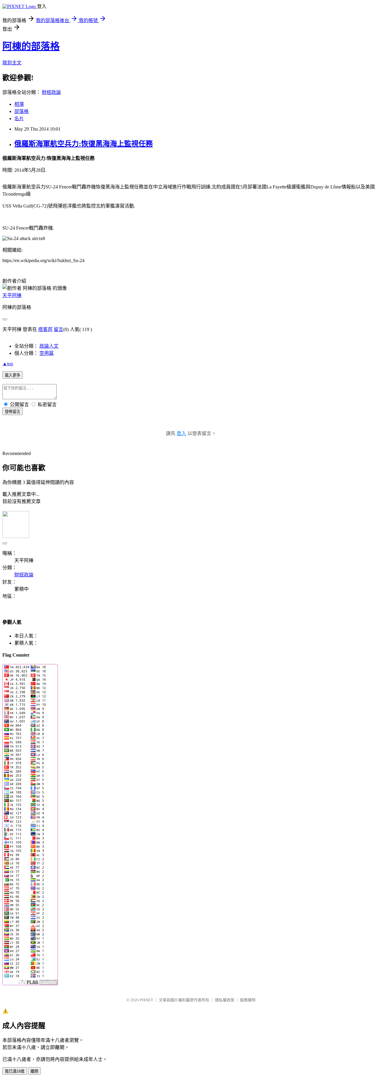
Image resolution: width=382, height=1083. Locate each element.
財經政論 (51, 92)
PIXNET (146, 1000)
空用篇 (46, 353)
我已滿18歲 (14, 1071)
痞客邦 (45, 329)
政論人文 (48, 346)
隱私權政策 (224, 1000)
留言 (58, 329)
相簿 (19, 104)
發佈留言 (12, 411)
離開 (34, 1071)
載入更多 (12, 375)
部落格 (21, 111)
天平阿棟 (11, 295)
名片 (19, 118)
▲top (7, 363)
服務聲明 (247, 1000)
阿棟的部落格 (31, 46)
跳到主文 (11, 62)
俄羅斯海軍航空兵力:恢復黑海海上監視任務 (83, 144)
